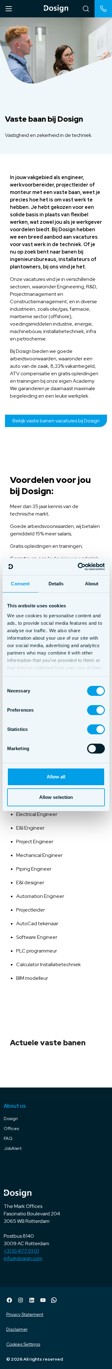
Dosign (11, 1118)
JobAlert (12, 1148)
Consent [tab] (20, 583)
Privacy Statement (24, 1314)
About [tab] (92, 583)
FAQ (8, 1138)
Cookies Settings (23, 1344)
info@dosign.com (23, 1258)
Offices (11, 1128)
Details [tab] (56, 583)
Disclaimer (17, 1329)
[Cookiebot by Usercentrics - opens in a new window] (79, 567)
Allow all (56, 776)
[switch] (96, 710)
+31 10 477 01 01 (21, 1251)
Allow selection (56, 797)
